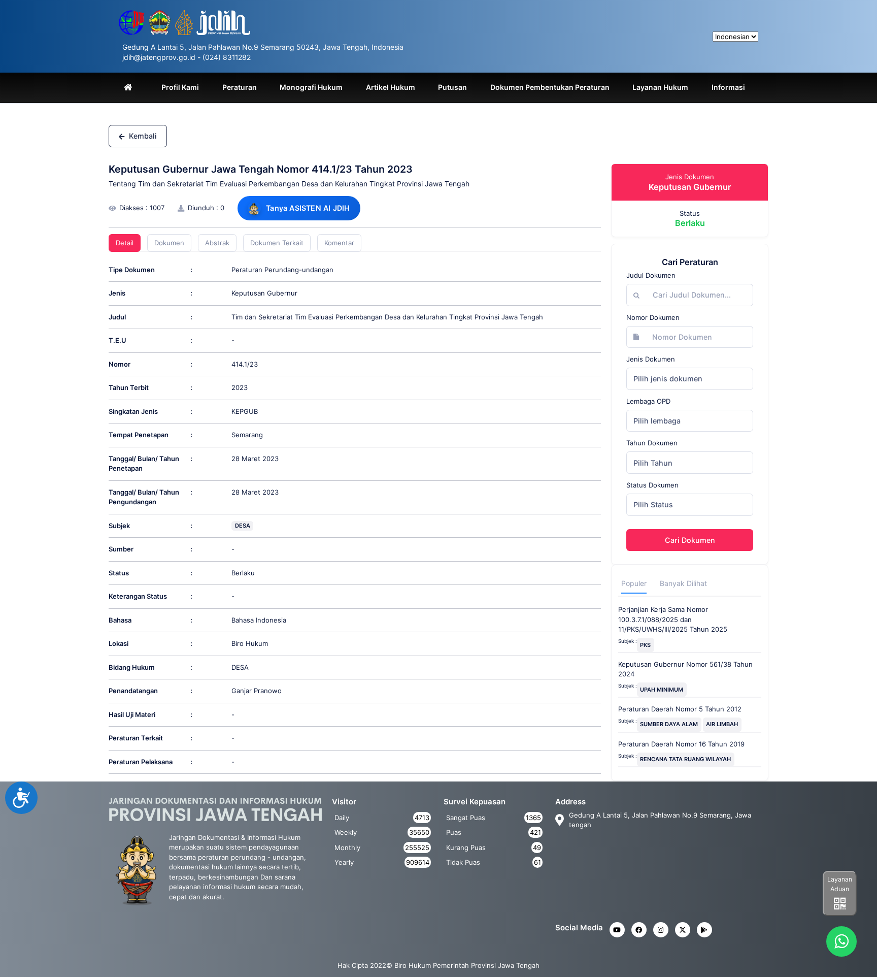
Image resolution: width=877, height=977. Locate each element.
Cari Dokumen (690, 540)
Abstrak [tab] (217, 243)
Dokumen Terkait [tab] (276, 243)
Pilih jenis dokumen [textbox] (667, 378)
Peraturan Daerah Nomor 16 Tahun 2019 (681, 744)
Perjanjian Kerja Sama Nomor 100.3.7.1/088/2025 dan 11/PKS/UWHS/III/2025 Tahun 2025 (672, 619)
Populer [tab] (634, 583)
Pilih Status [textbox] (653, 504)
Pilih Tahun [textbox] (652, 463)
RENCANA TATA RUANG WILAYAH (685, 759)
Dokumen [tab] (169, 243)
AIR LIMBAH (722, 724)
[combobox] (689, 379)
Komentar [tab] (339, 243)
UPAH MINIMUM (661, 689)
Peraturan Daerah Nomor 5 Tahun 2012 (679, 709)
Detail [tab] (124, 243)
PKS (645, 644)
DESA (242, 525)
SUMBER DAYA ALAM (669, 724)
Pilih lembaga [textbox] (657, 420)
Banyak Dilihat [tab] (683, 583)
